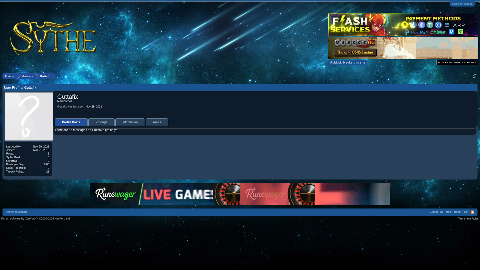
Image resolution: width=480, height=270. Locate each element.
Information (130, 122)
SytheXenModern (16, 211)
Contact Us (437, 211)
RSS (472, 212)
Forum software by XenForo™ (35, 218)
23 (47, 171)
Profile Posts (71, 122)
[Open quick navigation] (474, 76)
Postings (101, 122)
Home (457, 211)
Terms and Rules (468, 218)
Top (466, 211)
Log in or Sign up (462, 3)
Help (449, 211)
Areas (157, 122)
